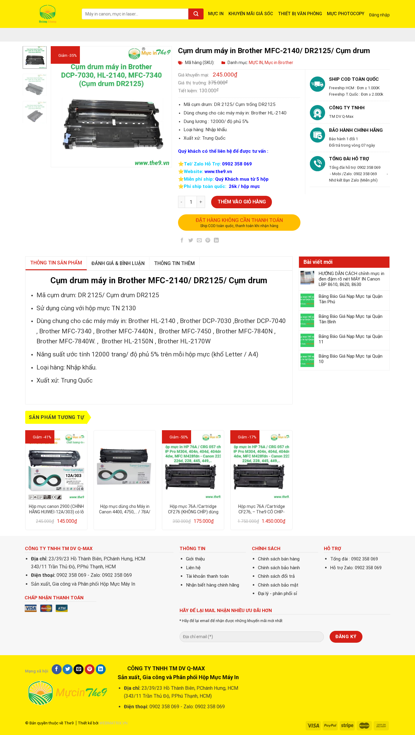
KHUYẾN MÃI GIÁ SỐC (250, 13)
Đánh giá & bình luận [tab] (118, 263)
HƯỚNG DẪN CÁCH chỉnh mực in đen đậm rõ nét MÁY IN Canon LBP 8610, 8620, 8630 (351, 279)
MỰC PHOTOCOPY (345, 13)
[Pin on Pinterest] (208, 241)
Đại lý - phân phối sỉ (277, 593)
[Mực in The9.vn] (49, 14)
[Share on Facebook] (182, 241)
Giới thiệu (195, 559)
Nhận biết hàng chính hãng (212, 585)
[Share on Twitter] (190, 241)
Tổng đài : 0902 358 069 (354, 559)
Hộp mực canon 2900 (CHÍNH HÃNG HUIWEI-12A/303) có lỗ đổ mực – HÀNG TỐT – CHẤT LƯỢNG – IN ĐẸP (56, 509)
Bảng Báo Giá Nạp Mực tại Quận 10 (350, 358)
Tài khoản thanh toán (207, 576)
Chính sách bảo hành (279, 567)
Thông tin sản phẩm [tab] (56, 263)
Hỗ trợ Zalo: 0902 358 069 (356, 567)
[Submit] (196, 14)
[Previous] (60, 107)
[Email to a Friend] (199, 241)
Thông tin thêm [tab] (174, 263)
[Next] (161, 107)
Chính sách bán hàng (279, 559)
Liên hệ (193, 567)
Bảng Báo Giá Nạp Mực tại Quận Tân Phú (350, 299)
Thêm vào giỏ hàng (242, 202)
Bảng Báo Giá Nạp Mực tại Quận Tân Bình (350, 319)
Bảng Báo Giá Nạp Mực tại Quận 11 (350, 339)
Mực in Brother (279, 62)
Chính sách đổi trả (276, 576)
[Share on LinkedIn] (216, 241)
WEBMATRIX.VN (113, 723)
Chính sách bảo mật (278, 585)
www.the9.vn (218, 171)
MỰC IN (216, 13)
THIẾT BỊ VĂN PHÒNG (300, 13)
